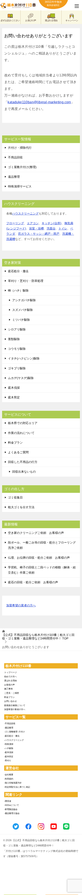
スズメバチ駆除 (22, 310)
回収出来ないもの (24, 471)
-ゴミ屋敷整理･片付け (14, 732)
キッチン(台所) (51, 223)
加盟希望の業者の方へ (21, 605)
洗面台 (51, 228)
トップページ (10, 672)
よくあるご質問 (18, 452)
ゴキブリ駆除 (17, 368)
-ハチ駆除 (8, 748)
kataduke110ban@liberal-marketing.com (39, 102)
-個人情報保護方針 (13, 783)
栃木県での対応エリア (22, 423)
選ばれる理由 (51, 20)
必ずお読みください (10, 20)
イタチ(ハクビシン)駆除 (24, 358)
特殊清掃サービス (20, 186)
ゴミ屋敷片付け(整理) (22, 167)
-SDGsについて (11, 805)
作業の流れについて (21, 433)
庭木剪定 (14, 397)
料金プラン (15, 442)
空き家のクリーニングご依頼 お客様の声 (36, 532)
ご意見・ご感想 (11, 693)
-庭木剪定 (8, 756)
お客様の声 (9, 685)
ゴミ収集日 (15, 497)
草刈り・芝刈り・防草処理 (25, 280)
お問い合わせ (10, 701)
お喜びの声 (30, 20)
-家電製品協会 (10, 809)
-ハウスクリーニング (14, 740)
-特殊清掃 (8, 744)
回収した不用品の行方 (22, 462)
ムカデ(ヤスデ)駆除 (21, 378)
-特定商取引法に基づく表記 (17, 787)
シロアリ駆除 (17, 329)
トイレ (62, 228)
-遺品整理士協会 (12, 813)
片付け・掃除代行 (20, 147)
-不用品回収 (9, 723)
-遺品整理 (8, 728)
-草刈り (7, 760)
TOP (38, 636)
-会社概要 (8, 774)
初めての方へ (10, 676)
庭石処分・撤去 (18, 271)
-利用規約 (8, 779)
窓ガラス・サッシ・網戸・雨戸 (38, 233)
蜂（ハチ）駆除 (18, 290)
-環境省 (7, 801)
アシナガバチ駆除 (24, 300)
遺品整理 (14, 176)
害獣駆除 (14, 339)
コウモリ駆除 (17, 348)
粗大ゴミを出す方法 (21, 507)
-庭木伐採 (8, 752)
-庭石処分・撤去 (12, 736)
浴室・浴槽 (36, 228)
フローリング (15, 223)
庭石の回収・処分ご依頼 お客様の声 (33, 582)
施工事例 (8, 689)
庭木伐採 (14, 387)
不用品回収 (15, 157)
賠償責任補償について (14, 705)
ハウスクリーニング (25, 213)
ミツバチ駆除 (21, 319)
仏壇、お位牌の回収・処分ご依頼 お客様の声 (39, 557)
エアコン (33, 223)
